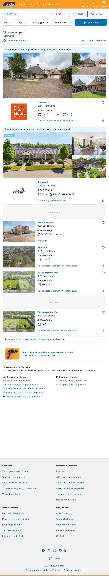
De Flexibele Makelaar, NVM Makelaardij (57, 265)
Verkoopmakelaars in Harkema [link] (71, 384)
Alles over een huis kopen (69, 477)
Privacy (29, 570)
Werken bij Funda (65, 519)
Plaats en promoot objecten (16, 519)
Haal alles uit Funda (66, 499)
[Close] (14, 14)
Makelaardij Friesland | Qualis (52, 200)
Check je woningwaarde (14, 477)
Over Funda (62, 513)
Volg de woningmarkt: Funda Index (19, 488)
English (57, 558)
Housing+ (42, 240)
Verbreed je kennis (11, 530)
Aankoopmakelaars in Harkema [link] (71, 380)
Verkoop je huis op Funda (15, 471)
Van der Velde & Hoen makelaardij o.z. (57, 120)
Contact (60, 536)
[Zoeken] (51, 14)
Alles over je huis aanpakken (70, 488)
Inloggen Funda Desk (12, 536)
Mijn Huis (60, 471)
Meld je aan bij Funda (13, 513)
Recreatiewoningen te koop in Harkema (22, 396)
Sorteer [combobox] (96, 40)
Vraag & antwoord (11, 494)
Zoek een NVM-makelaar (14, 482)
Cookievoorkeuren (73, 570)
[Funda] (9, 4)
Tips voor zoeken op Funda (69, 494)
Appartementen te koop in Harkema (20, 384)
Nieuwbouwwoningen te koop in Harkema (24, 388)
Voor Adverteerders (66, 524)
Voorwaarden (42, 570)
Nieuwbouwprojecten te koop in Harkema (23, 392)
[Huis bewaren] (103, 102)
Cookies (56, 570)
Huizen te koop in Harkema (16, 380)
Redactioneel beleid (66, 530)
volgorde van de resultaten (37, 339)
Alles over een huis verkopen (70, 482)
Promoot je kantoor (11, 524)
